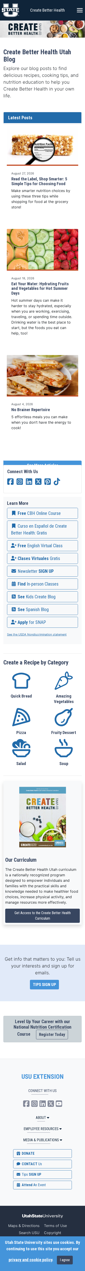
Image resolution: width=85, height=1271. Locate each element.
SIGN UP (31, 1174)
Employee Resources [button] (41, 1129)
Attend (33, 1185)
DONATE (27, 1153)
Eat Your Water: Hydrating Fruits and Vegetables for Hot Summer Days (40, 288)
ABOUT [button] (41, 1117)
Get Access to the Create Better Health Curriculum (43, 916)
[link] (42, 513)
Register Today (52, 1034)
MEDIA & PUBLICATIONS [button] (41, 1140)
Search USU (29, 1232)
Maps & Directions (23, 1225)
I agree (65, 1260)
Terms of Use (55, 1225)
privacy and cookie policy (30, 1259)
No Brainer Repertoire (30, 409)
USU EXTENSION (43, 1077)
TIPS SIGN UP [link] (44, 984)
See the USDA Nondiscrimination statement (37, 634)
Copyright (52, 1232)
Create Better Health (47, 10)
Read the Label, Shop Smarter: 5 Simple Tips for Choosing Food (39, 181)
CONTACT (31, 1164)
